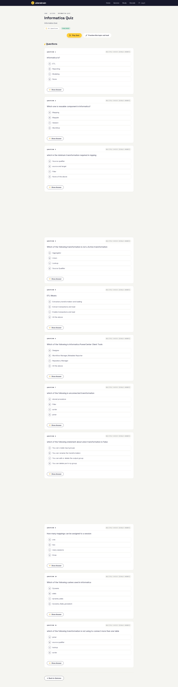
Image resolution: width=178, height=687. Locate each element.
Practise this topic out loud (97, 35)
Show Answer (56, 90)
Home (108, 3)
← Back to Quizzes (54, 678)
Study (124, 3)
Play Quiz (75, 35)
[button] (89, 63)
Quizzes (116, 3)
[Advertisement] (89, 214)
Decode (132, 3)
